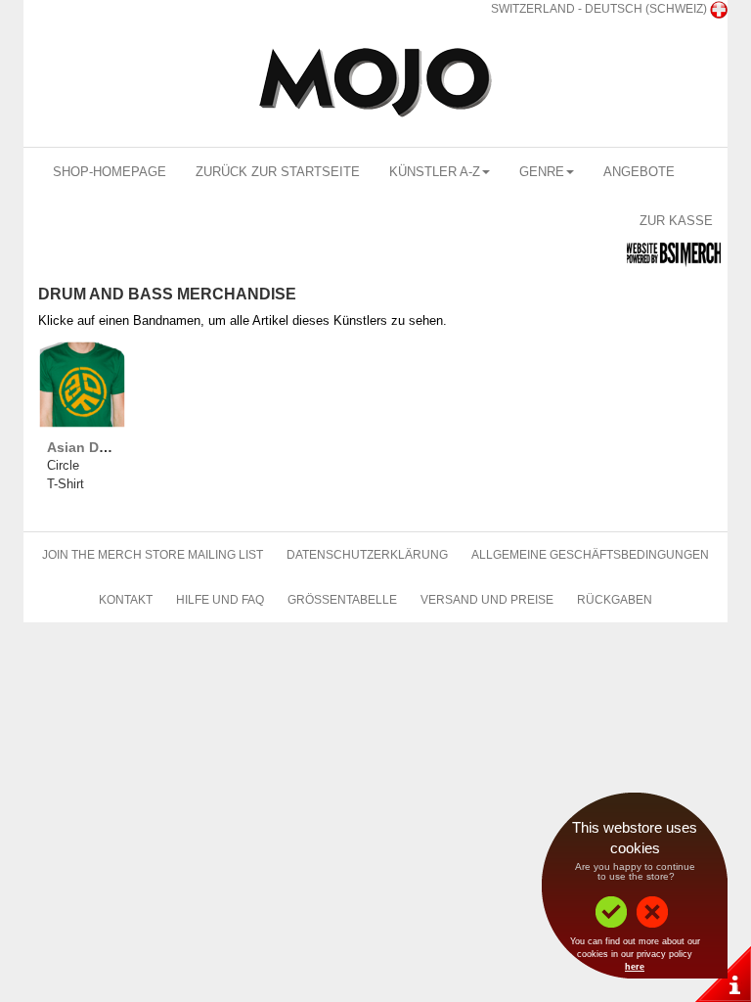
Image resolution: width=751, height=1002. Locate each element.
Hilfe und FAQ (220, 600)
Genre (541, 171)
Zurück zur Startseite (278, 171)
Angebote (639, 171)
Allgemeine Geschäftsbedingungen (590, 555)
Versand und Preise (486, 600)
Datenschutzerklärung (367, 555)
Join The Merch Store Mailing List (152, 555)
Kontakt (126, 600)
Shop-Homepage (109, 171)
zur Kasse (676, 220)
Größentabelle (342, 600)
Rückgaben (614, 600)
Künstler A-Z (434, 171)
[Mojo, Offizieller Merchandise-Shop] (375, 82)
